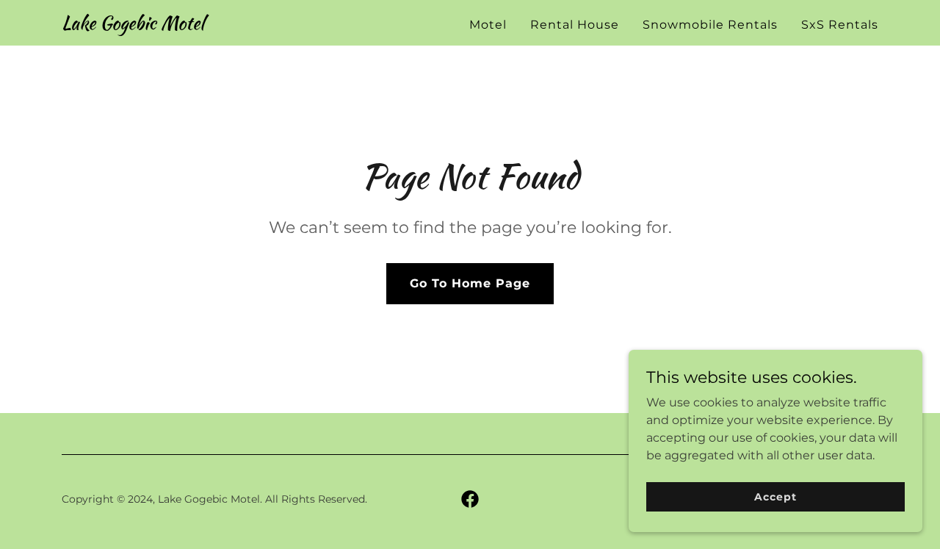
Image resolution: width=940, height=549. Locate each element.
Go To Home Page (470, 283)
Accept (775, 496)
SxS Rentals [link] (839, 25)
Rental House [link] (574, 25)
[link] (133, 25)
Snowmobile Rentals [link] (710, 25)
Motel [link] (488, 25)
